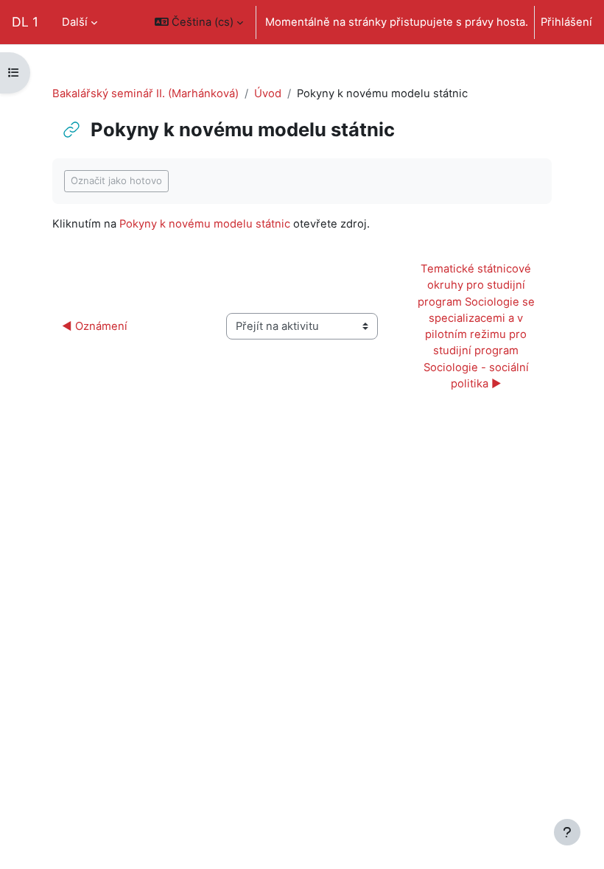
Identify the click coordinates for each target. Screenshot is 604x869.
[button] (199, 22)
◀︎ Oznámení (94, 326)
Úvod (267, 93)
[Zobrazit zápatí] (567, 832)
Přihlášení (566, 22)
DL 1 (25, 21)
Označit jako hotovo (116, 180)
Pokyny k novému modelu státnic (204, 224)
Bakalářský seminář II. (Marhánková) (145, 93)
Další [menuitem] (75, 22)
